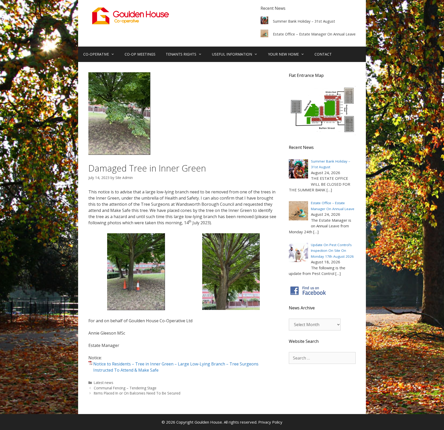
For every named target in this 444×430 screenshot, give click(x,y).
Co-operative (96, 54)
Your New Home (283, 54)
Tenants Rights (181, 54)
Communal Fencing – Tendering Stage (125, 388)
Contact (323, 54)
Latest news (103, 382)
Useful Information (232, 54)
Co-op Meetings (140, 54)
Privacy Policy (270, 422)
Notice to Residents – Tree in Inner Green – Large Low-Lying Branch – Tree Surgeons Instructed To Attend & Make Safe (175, 367)
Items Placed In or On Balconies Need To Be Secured (137, 393)
